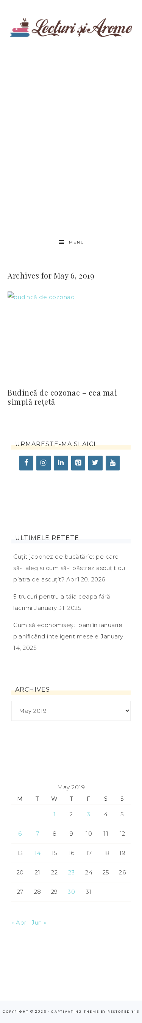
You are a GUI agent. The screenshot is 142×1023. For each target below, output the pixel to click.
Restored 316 (123, 1011)
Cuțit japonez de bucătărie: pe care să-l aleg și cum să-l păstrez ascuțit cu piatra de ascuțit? (69, 568)
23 (71, 872)
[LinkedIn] (61, 463)
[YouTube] (113, 463)
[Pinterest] (78, 463)
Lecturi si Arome (71, 24)
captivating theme (75, 1011)
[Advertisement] (71, 139)
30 (71, 891)
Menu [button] (76, 242)
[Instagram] (43, 463)
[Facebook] (26, 463)
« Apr (19, 922)
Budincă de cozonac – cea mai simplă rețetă (62, 397)
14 (37, 853)
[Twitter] (95, 463)
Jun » (39, 922)
